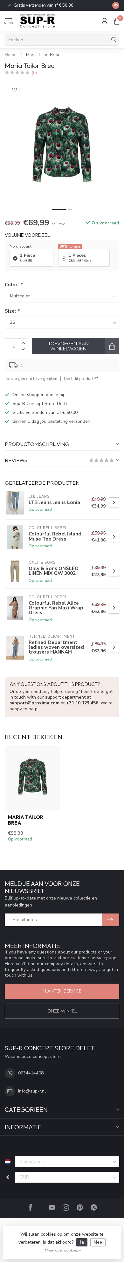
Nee (98, 1242)
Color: (13, 284)
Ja (82, 1242)
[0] (116, 21)
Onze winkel (62, 1011)
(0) (34, 72)
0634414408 (31, 1073)
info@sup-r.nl (32, 1091)
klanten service (62, 991)
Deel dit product (79, 378)
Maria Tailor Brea (42, 55)
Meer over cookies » (63, 1250)
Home (11, 55)
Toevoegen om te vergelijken (31, 378)
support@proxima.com (34, 703)
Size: (12, 311)
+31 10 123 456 (82, 703)
